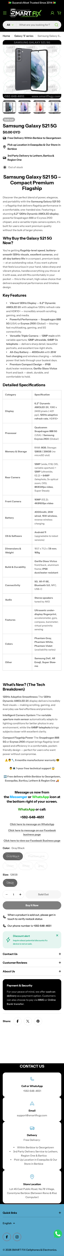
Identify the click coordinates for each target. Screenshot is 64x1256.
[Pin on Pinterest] (38, 1021)
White (27, 867)
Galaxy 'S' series (23, 35)
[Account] (52, 13)
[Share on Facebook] (17, 1021)
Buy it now (32, 905)
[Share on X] (28, 1021)
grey (42, 867)
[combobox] (32, 25)
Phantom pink (38, 857)
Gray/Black (14, 857)
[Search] (56, 25)
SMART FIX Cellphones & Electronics (34, 1249)
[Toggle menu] (5, 13)
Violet (11, 867)
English (7, 1223)
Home (6, 35)
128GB (11, 884)
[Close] (57, 935)
